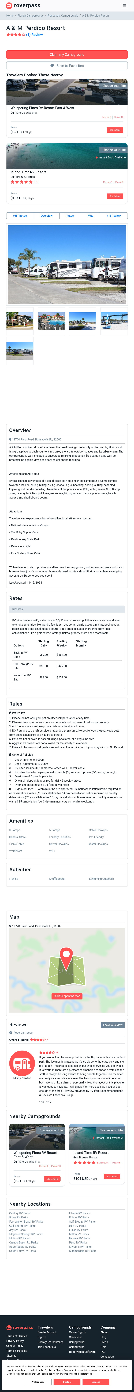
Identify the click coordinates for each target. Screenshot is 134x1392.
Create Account (47, 1332)
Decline (67, 1382)
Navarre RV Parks (80, 1238)
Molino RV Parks (19, 1238)
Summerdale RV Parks (82, 1251)
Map (90, 215)
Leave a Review (112, 1025)
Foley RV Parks (18, 1217)
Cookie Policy (14, 1346)
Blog (103, 1337)
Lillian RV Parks (78, 1230)
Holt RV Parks (77, 1225)
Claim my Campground (67, 54)
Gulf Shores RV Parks (22, 1225)
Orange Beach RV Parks (23, 1242)
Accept (96, 1382)
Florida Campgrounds (31, 15)
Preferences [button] (86, 1374)
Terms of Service (16, 1336)
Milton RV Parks (79, 1234)
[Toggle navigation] (124, 5)
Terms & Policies (16, 1350)
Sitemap (11, 1355)
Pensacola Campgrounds (63, 15)
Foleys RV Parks (79, 1217)
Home (10, 15)
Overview (47, 215)
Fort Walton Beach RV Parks (26, 1221)
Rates (70, 215)
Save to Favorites (70, 66)
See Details (115, 130)
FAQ (103, 1351)
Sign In (42, 1337)
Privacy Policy (15, 1341)
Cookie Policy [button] (13, 1374)
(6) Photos (20, 215)
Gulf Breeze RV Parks (82, 1221)
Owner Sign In (77, 1332)
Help (103, 1347)
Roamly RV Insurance (51, 1342)
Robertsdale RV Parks (22, 1246)
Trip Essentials (47, 1347)
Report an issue (23, 1032)
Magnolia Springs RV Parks (26, 1234)
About (104, 1332)
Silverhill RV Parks (80, 1246)
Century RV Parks (20, 1213)
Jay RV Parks (17, 1230)
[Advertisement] (67, 395)
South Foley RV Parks (22, 1251)
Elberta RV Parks (79, 1213)
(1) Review (114, 215)
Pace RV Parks (78, 1242)
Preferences (37, 1382)
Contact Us (107, 1356)
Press (104, 1342)
